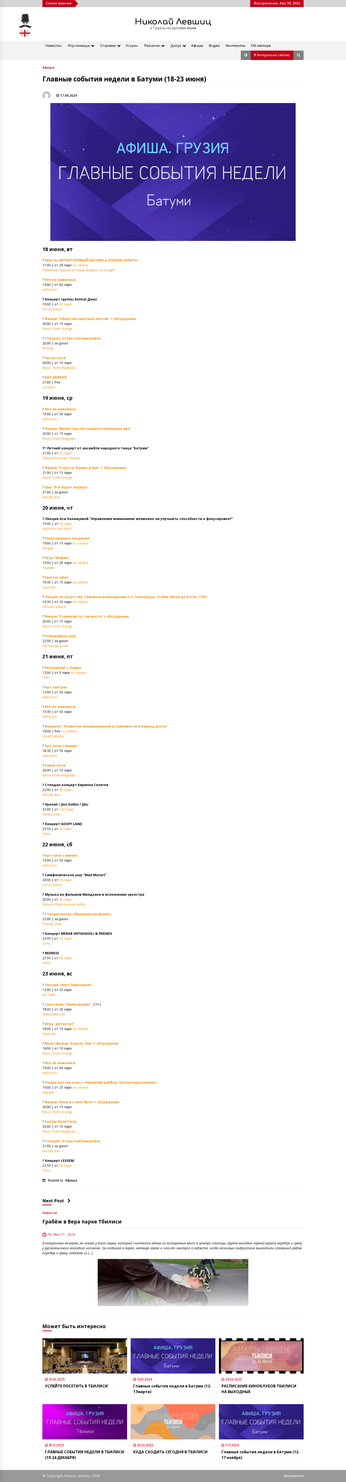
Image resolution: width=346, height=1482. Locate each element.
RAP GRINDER (56, 377)
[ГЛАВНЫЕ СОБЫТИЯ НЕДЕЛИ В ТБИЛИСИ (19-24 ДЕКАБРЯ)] (84, 1421)
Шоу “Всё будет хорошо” (66, 487)
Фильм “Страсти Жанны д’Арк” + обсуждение (85, 467)
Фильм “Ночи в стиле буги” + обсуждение (82, 1102)
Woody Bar (51, 497)
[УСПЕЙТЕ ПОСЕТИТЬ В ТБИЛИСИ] (84, 1356)
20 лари (65, 453)
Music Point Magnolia (58, 367)
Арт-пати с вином (61, 745)
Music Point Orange (57, 328)
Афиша (197, 46)
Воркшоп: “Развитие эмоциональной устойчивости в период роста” (106, 726)
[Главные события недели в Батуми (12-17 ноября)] (261, 1421)
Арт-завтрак (56, 687)
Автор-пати (55, 358)
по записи (80, 265)
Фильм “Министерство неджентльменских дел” (88, 428)
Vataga (47, 548)
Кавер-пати (55, 765)
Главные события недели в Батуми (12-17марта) (172, 1388)
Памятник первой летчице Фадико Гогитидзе (78, 270)
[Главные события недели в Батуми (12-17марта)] (173, 1356)
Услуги (132, 46)
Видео (214, 46)
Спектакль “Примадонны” (68, 1004)
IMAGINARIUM (53, 1014)
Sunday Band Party (60, 1121)
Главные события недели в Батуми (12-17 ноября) (260, 1454)
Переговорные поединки (67, 538)
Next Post (53, 1200)
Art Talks (49, 994)
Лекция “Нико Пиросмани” (68, 985)
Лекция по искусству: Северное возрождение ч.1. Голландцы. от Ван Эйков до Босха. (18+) (126, 597)
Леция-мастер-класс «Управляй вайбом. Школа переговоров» (101, 1082)
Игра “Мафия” (57, 557)
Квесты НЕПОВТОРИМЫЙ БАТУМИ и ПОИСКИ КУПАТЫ (91, 260)
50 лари (65, 523)
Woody (48, 348)
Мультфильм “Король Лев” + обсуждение (82, 1043)
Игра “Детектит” (60, 1024)
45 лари (65, 899)
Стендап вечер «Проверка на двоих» (78, 914)
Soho (46, 833)
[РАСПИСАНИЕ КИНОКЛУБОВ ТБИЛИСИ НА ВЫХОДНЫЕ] (261, 1356)
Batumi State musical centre (63, 904)
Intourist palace (54, 606)
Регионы (152, 46)
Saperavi (48, 587)
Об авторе (261, 46)
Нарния (48, 567)
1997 (46, 677)
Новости (53, 46)
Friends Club (51, 924)
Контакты (235, 46)
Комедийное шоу (60, 636)
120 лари (66, 809)
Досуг (175, 46)
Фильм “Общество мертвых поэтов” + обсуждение (90, 318)
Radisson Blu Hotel (56, 528)
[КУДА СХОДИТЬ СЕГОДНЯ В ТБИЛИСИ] (173, 1421)
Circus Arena (51, 309)
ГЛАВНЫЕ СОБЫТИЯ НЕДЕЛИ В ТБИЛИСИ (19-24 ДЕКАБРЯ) (84, 1454)
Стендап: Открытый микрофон (73, 338)
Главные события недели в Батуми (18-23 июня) (124, 78)
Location (49, 387)
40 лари (65, 789)
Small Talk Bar (53, 736)
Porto (46, 963)
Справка (108, 46)
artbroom (49, 289)
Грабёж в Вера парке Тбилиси (82, 1221)
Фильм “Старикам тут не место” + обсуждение (87, 616)
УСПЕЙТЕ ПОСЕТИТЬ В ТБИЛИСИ (76, 1386)
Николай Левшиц (173, 21)
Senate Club (51, 814)
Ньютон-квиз (56, 577)
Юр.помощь (79, 46)
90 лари (65, 304)
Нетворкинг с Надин (63, 667)
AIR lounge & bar (55, 645)
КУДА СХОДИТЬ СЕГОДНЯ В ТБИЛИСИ (170, 1451)
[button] (246, 55)
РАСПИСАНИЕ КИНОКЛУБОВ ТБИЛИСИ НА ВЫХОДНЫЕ (258, 1388)
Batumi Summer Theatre (61, 458)
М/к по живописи (60, 279)
